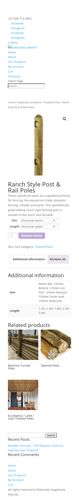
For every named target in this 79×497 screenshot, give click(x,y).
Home (12, 52)
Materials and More (29, 102)
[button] (64, 119)
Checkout (14, 76)
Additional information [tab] (29, 259)
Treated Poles (51, 102)
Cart (11, 71)
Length (14, 226)
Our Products (17, 62)
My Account (16, 67)
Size (14, 220)
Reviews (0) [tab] (58, 259)
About (12, 57)
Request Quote (31, 235)
